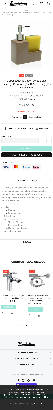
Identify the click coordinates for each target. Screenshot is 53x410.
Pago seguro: (8, 162)
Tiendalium (18, 3)
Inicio (26, 10)
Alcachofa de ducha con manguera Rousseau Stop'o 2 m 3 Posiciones (39, 298)
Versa (32, 99)
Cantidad (6, 137)
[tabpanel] (13, 295)
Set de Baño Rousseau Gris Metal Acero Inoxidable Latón (13, 297)
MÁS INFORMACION (19, 404)
